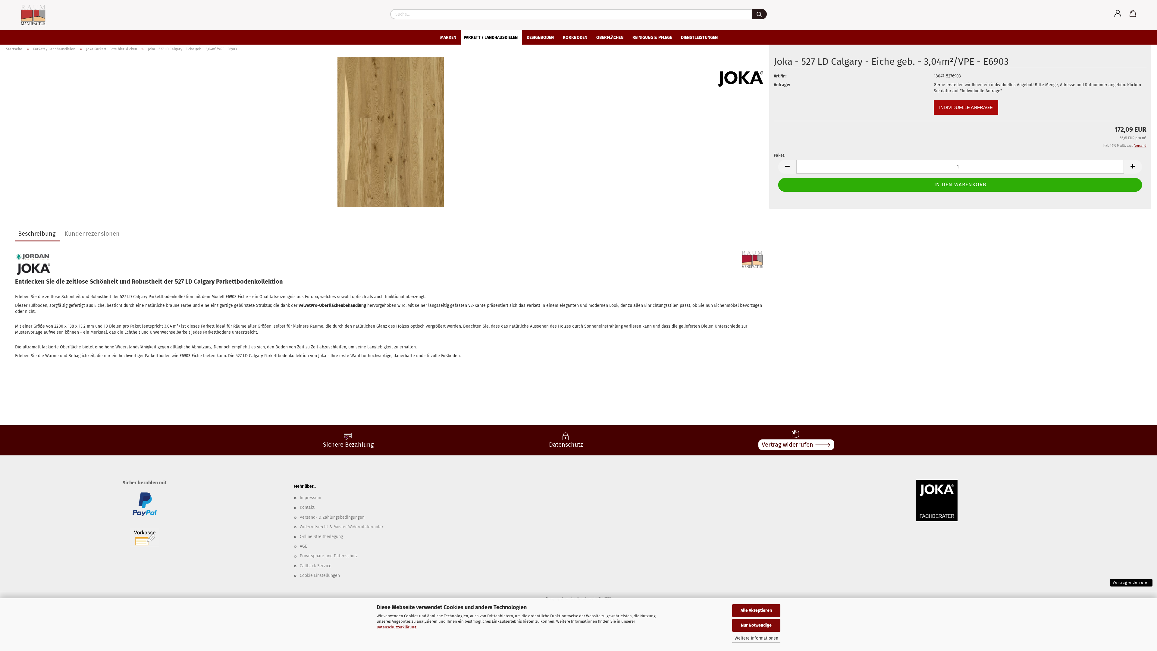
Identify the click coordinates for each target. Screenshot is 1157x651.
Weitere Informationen (756, 638)
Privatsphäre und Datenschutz (329, 555)
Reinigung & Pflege (652, 37)
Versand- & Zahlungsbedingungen (332, 517)
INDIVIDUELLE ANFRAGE (966, 107)
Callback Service (315, 565)
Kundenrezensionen (92, 233)
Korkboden (575, 37)
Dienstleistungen (699, 37)
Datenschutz (566, 444)
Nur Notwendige (756, 625)
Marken (448, 37)
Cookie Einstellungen (320, 575)
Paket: (779, 155)
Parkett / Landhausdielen (491, 37)
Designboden (540, 37)
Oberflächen (609, 37)
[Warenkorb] (1132, 13)
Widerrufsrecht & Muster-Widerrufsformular (341, 527)
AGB (303, 546)
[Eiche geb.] (389, 131)
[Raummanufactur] (28, 15)
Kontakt (307, 507)
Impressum (310, 497)
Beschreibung (36, 233)
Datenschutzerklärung (396, 627)
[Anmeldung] (1117, 13)
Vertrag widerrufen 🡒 (796, 444)
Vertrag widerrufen (1131, 582)
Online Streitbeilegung (321, 536)
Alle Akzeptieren (756, 610)
